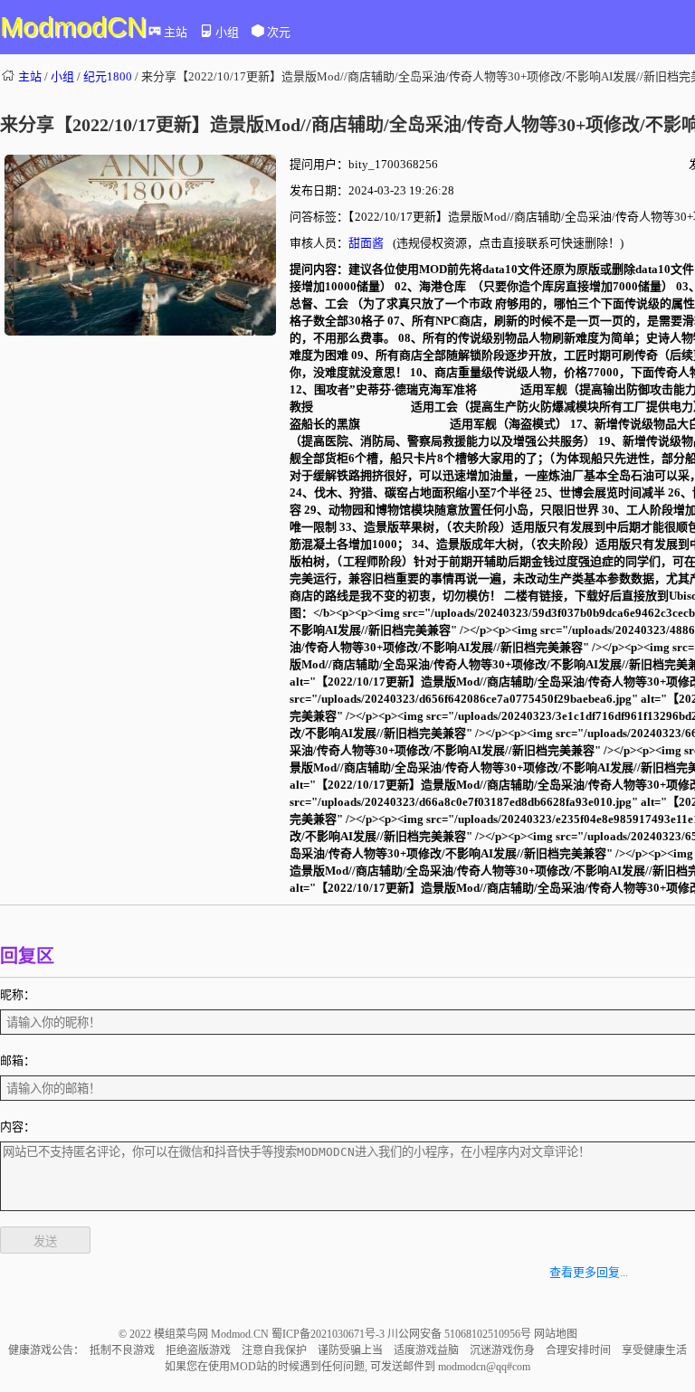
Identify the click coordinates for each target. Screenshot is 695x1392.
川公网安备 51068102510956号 (460, 1334)
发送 (45, 1241)
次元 (278, 32)
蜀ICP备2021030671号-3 (329, 1334)
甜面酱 (366, 243)
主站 (175, 32)
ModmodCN (73, 27)
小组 (227, 32)
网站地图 (555, 1334)
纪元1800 (107, 76)
